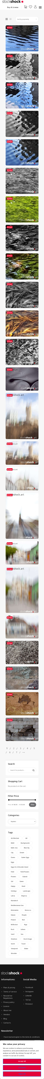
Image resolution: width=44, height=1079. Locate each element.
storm (13, 944)
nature (13, 915)
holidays (14, 891)
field (12, 872)
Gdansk (24, 876)
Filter (32, 804)
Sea (22, 934)
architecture (15, 838)
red (23, 920)
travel (23, 944)
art (26, 838)
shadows (14, 939)
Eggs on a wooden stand (19, 867)
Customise (22, 1067)
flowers (13, 876)
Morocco (28, 910)
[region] (22, 1059)
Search (33, 770)
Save (10, 27)
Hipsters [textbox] (13, 821)
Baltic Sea (14, 848)
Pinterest (29, 1004)
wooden (14, 953)
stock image (27, 939)
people (24, 915)
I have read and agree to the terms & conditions (22, 1037)
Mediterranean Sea (17, 905)
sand (12, 934)
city (12, 852)
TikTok (28, 999)
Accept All (22, 1061)
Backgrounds (25, 843)
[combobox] (22, 821)
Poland (13, 920)
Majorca (24, 896)
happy (13, 886)
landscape (26, 891)
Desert (22, 852)
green (22, 881)
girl (12, 881)
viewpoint (14, 948)
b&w (12, 843)
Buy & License (12, 7)
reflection (14, 924)
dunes (13, 857)
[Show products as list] (10, 19)
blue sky (26, 848)
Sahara (23, 929)
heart (23, 886)
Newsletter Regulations (8, 997)
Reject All (22, 1074)
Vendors (6, 1014)
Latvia (13, 896)
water (26, 948)
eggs (12, 862)
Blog (5, 1018)
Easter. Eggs (25, 857)
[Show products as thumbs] (7, 19)
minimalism (14, 910)
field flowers (25, 872)
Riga (25, 924)
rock (12, 929)
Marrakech (14, 900)
